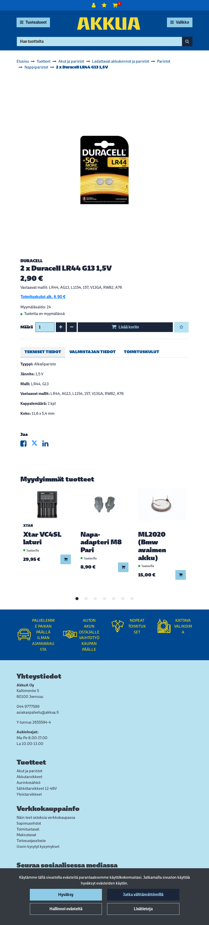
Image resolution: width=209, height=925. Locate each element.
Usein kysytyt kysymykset (38, 846)
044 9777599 (28, 706)
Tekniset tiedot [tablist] (42, 351)
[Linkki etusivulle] (108, 23)
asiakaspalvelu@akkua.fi (38, 712)
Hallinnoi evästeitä (65, 909)
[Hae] (187, 41)
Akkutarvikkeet (29, 776)
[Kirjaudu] (94, 5)
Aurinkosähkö (28, 782)
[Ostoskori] (115, 5)
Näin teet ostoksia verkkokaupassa (46, 817)
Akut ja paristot (29, 770)
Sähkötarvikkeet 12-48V (37, 788)
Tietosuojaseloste (31, 840)
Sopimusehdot (29, 823)
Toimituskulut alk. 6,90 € (43, 296)
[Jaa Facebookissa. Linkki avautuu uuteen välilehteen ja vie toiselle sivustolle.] (25, 444)
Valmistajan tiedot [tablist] (92, 351)
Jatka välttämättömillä (143, 894)
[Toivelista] (105, 5)
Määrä (26, 327)
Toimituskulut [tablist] (141, 351)
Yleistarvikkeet (29, 794)
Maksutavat (26, 834)
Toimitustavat (28, 829)
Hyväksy (65, 894)
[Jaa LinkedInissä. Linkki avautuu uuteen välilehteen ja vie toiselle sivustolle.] (47, 444)
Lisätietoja (143, 909)
